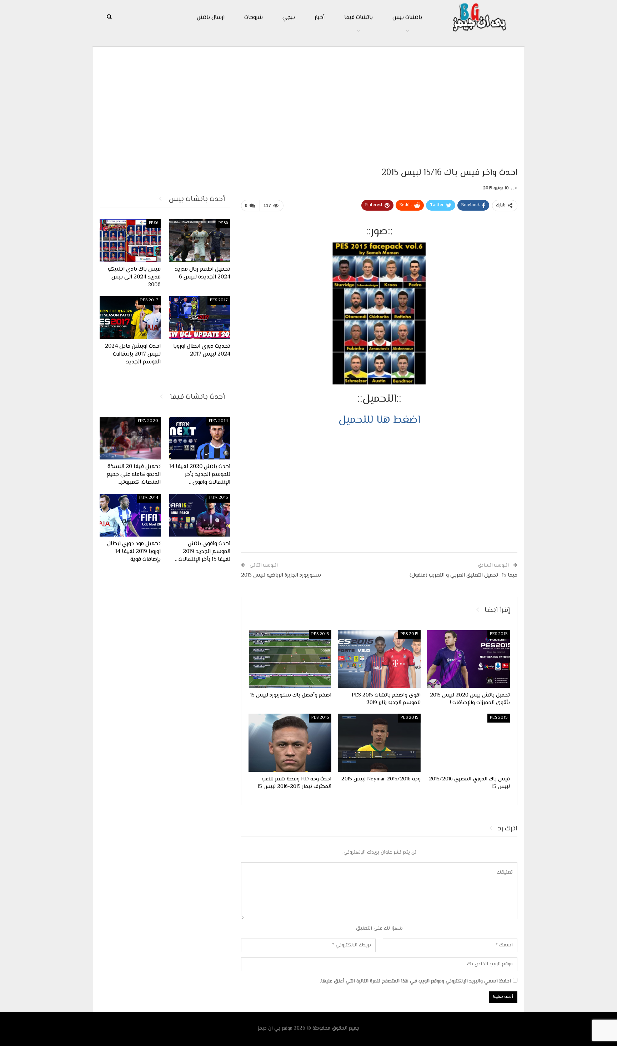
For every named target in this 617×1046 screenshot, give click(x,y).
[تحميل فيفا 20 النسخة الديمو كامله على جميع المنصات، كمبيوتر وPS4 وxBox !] (130, 438)
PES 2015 (498, 634)
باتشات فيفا (358, 17)
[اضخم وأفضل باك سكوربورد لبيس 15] (290, 659)
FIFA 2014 (218, 421)
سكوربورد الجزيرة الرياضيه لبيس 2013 (281, 575)
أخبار (320, 17)
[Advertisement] (308, 104)
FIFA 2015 (218, 497)
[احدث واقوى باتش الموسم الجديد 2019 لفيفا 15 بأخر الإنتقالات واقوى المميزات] (199, 515)
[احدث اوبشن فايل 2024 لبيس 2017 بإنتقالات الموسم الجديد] (130, 317)
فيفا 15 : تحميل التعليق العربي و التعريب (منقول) (463, 575)
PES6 (223, 223)
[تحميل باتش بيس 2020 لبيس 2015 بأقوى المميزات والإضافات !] (468, 659)
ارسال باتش (211, 17)
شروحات (253, 17)
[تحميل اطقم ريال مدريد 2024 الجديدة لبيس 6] (199, 240)
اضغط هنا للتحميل (379, 420)
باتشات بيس (407, 17)
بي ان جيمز (269, 1028)
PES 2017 (219, 300)
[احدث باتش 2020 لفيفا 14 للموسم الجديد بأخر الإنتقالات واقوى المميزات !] (199, 438)
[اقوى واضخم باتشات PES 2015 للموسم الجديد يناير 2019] (379, 659)
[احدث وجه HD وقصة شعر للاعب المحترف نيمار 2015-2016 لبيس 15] (290, 742)
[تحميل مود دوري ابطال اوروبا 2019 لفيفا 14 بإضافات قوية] (130, 515)
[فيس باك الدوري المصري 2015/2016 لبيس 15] (468, 742)
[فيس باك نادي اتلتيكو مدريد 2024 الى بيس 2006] (130, 240)
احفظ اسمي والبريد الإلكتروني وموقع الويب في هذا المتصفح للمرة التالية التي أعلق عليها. (415, 981)
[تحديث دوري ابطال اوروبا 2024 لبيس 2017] (199, 317)
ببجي (288, 17)
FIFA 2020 (148, 421)
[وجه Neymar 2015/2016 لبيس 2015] (379, 742)
